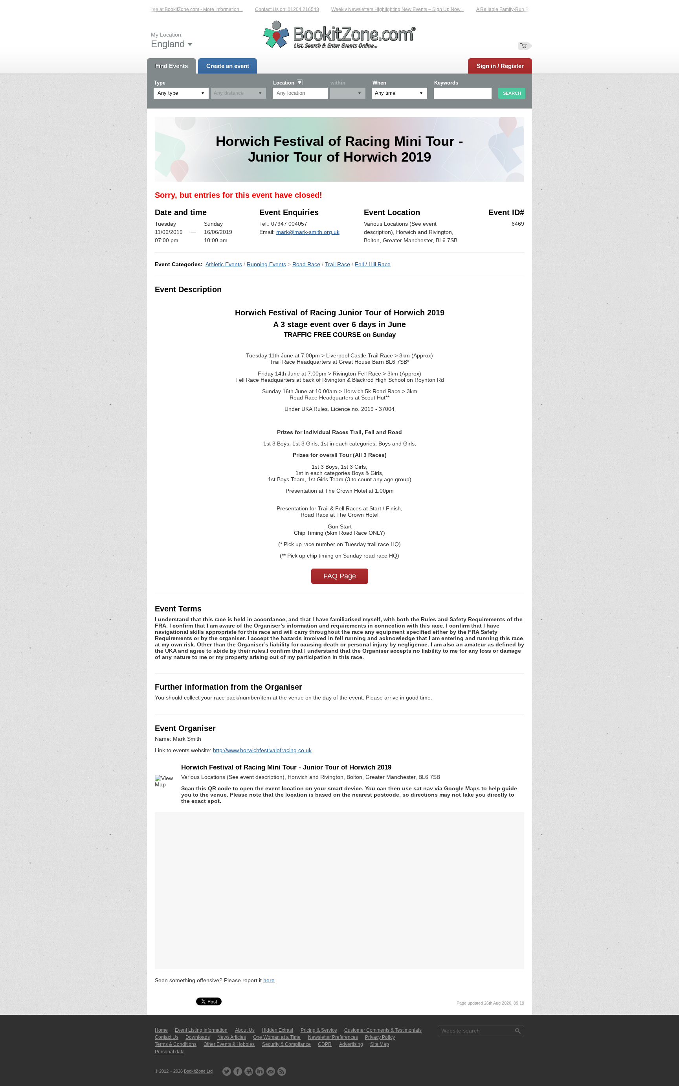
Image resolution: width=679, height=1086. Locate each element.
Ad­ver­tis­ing (351, 1044)
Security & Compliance (286, 1044)
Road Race (306, 264)
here (269, 980)
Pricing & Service (319, 1030)
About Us (245, 1030)
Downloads (197, 1037)
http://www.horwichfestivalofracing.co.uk (262, 750)
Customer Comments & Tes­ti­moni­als (383, 1030)
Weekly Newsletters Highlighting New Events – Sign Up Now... (378, 9)
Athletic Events (224, 264)
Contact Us (166, 1037)
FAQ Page (339, 576)
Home (161, 1030)
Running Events (266, 264)
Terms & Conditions (175, 1044)
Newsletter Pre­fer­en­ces (333, 1037)
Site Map (379, 1044)
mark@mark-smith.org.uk (308, 232)
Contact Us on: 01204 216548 (267, 9)
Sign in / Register (500, 66)
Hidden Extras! (277, 1030)
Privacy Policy (380, 1037)
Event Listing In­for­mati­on (201, 1030)
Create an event (227, 66)
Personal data (170, 1052)
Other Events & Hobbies (229, 1044)
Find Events (171, 66)
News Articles (231, 1037)
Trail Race (337, 264)
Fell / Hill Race (373, 264)
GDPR (325, 1044)
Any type (168, 93)
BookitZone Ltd (198, 1071)
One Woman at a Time (277, 1037)
